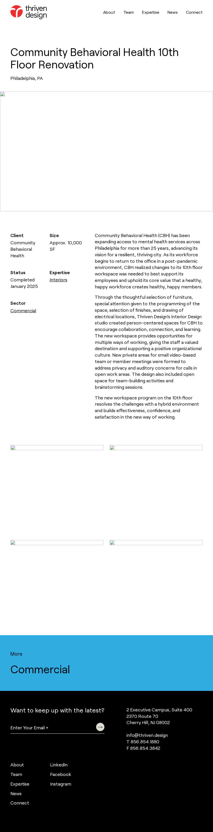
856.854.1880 (145, 741)
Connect (194, 12)
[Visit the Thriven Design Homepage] (28, 12)
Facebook (60, 774)
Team (128, 12)
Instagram (60, 784)
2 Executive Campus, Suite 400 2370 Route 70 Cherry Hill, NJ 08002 (159, 716)
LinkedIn (59, 764)
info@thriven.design (147, 735)
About (109, 12)
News (173, 12)
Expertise (150, 12)
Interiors (58, 279)
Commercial (23, 310)
